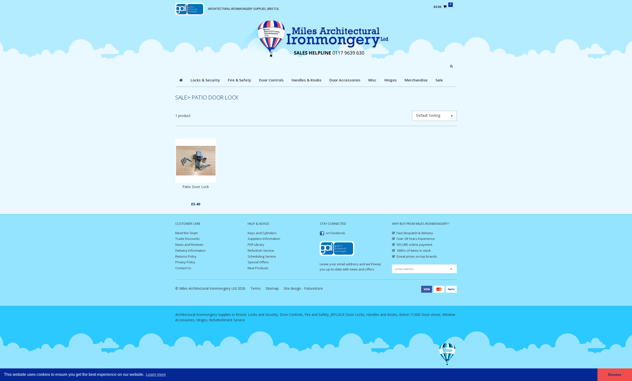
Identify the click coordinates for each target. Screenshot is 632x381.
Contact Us (183, 268)
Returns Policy (186, 256)
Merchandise (416, 79)
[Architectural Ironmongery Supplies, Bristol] (316, 39)
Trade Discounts (187, 238)
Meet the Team (186, 233)
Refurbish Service (261, 250)
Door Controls (271, 79)
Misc (372, 79)
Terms (255, 288)
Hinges (390, 79)
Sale (439, 79)
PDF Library (256, 244)
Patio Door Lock (195, 186)
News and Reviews (189, 244)
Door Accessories (344, 79)
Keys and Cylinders (262, 233)
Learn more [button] (156, 374)
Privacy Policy (185, 262)
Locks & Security (205, 79)
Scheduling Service (262, 256)
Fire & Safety (239, 79)
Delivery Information (190, 250)
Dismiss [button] (614, 375)
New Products (258, 268)
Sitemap (272, 288)
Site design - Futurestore (303, 288)
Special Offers (258, 262)
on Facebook (335, 233)
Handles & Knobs (306, 79)
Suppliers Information (264, 238)
